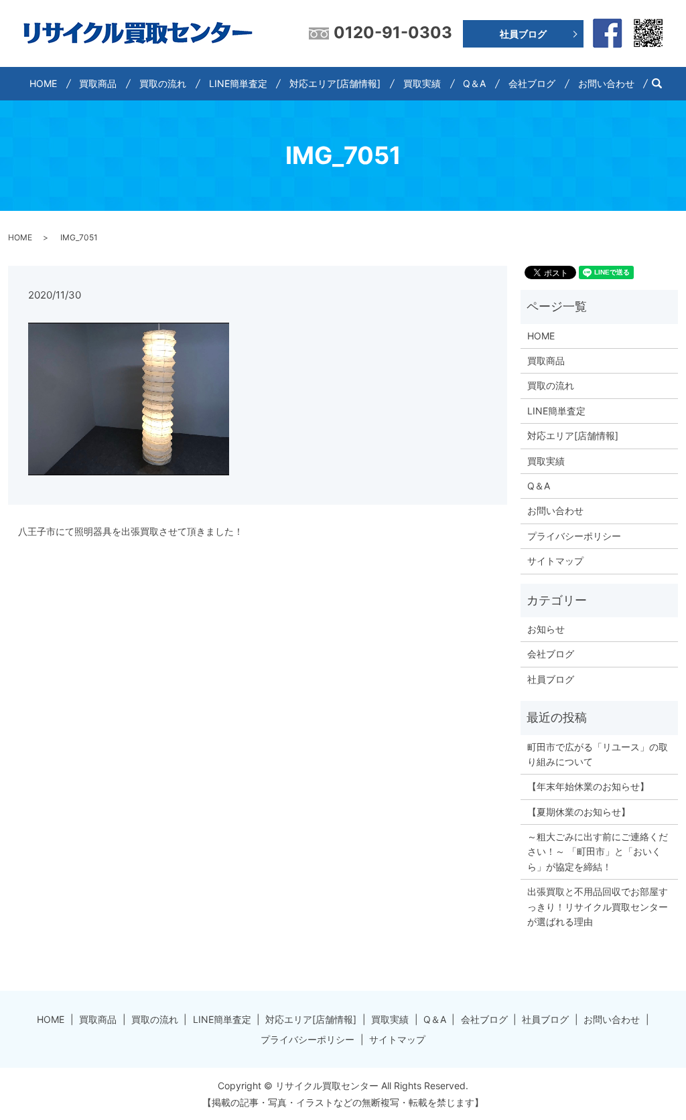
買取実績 (422, 83)
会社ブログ (531, 83)
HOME (43, 83)
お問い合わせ (606, 83)
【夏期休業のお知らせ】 (578, 811)
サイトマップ (555, 560)
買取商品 (98, 83)
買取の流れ (162, 83)
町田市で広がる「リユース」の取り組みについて (597, 754)
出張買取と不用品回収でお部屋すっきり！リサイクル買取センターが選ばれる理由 (597, 906)
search (662, 83)
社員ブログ (523, 33)
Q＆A (474, 83)
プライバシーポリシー (574, 536)
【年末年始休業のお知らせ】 (588, 786)
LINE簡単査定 (238, 83)
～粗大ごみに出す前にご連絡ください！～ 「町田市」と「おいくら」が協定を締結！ (597, 851)
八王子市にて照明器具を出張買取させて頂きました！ (130, 531)
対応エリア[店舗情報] (335, 83)
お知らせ (546, 629)
